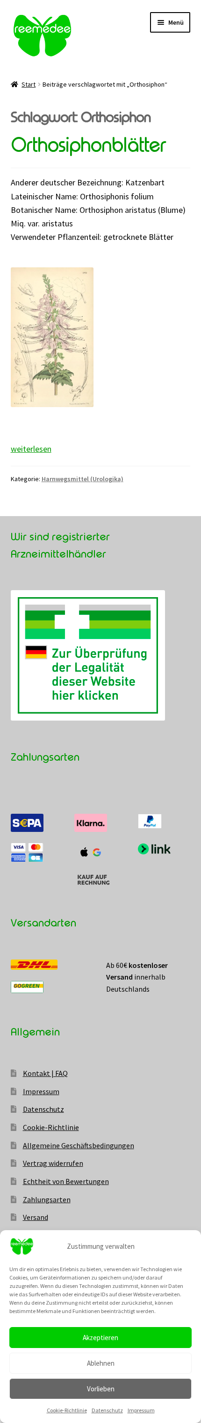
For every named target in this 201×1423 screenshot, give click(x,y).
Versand (35, 1217)
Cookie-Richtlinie (67, 1410)
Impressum (141, 1410)
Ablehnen (101, 1363)
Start (29, 84)
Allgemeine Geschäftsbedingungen (78, 1145)
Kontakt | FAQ (45, 1073)
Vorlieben (101, 1388)
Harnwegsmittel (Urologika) (82, 479)
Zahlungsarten (47, 1199)
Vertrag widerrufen (53, 1163)
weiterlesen (31, 448)
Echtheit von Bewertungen (66, 1181)
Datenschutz (107, 1410)
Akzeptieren (100, 1337)
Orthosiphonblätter (88, 145)
